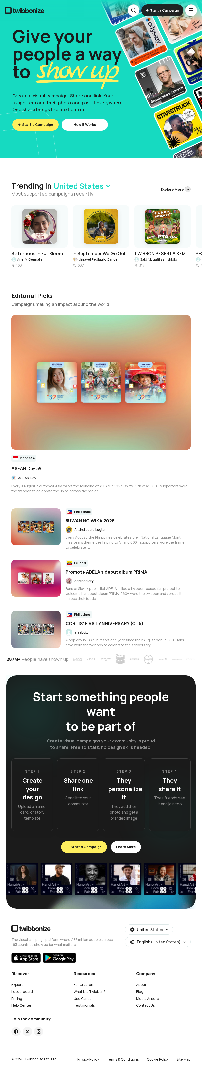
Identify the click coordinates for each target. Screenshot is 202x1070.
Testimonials (84, 1005)
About (141, 984)
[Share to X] (27, 1032)
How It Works (85, 124)
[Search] (133, 10)
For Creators (84, 984)
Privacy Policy (88, 1059)
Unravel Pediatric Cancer (99, 259)
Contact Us (145, 1005)
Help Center (21, 1005)
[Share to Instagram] (38, 1032)
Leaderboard (22, 991)
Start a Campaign (37, 124)
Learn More (126, 847)
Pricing (16, 998)
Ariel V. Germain (29, 259)
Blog (139, 991)
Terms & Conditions (123, 1059)
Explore (17, 984)
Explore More (172, 189)
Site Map (183, 1059)
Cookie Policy (157, 1059)
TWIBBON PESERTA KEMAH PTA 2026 (162, 253)
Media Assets (147, 998)
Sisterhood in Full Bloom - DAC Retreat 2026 (39, 253)
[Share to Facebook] (16, 1032)
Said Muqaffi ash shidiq (158, 259)
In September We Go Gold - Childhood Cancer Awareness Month (101, 253)
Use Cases (83, 998)
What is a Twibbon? (89, 991)
